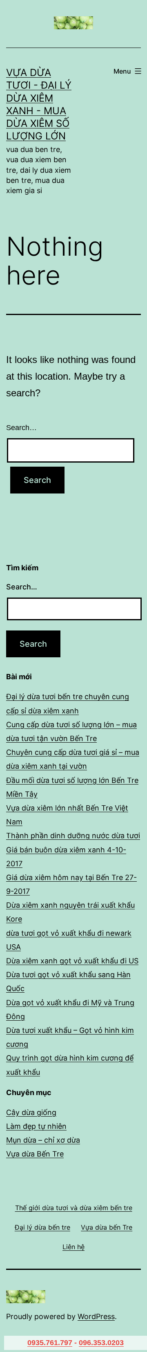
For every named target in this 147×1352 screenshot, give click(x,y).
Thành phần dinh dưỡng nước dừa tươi (73, 835)
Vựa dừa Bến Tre (35, 1154)
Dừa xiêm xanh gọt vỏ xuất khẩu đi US (72, 960)
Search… (21, 428)
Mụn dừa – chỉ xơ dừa (43, 1140)
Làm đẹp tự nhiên (36, 1126)
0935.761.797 (49, 1343)
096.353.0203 (101, 1343)
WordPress (96, 1316)
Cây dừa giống (31, 1112)
